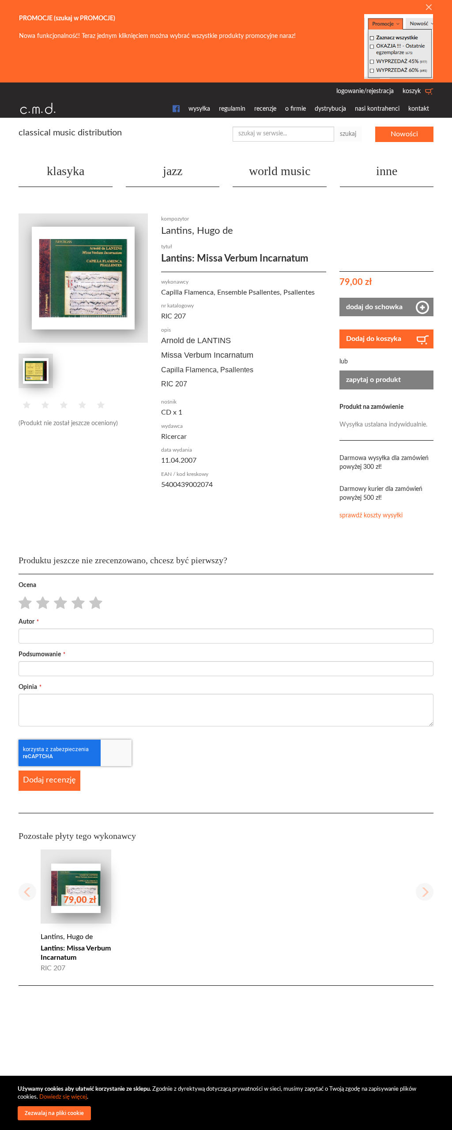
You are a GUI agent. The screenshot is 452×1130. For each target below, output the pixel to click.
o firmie (295, 109)
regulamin (232, 109)
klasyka (65, 171)
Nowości (404, 134)
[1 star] (23, 603)
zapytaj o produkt (373, 379)
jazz (172, 171)
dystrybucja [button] (330, 109)
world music (279, 171)
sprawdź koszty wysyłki (371, 516)
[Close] (428, 8)
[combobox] (283, 134)
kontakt (418, 109)
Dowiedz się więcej (63, 1097)
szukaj (348, 134)
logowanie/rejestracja (365, 91)
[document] (227, 1103)
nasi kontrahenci (377, 109)
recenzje (265, 109)
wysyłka (199, 109)
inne (386, 171)
